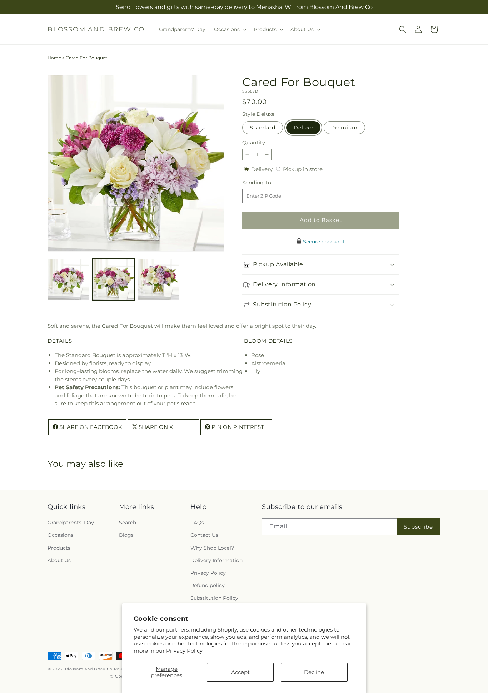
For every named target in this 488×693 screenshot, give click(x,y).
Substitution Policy (214, 598)
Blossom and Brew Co (89, 669)
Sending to (267, 183)
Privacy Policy (184, 650)
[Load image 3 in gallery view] (158, 279)
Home (54, 57)
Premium (344, 127)
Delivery (262, 169)
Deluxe (303, 127)
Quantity (253, 142)
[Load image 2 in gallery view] (113, 279)
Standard (262, 127)
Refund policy (207, 586)
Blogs (126, 535)
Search (127, 523)
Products (59, 548)
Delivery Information (216, 560)
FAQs (197, 523)
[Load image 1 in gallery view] (68, 279)
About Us (59, 560)
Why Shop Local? (212, 548)
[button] (229, 29)
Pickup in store (303, 169)
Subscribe (418, 526)
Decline (314, 672)
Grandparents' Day (71, 523)
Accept (240, 672)
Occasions (60, 535)
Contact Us (204, 535)
